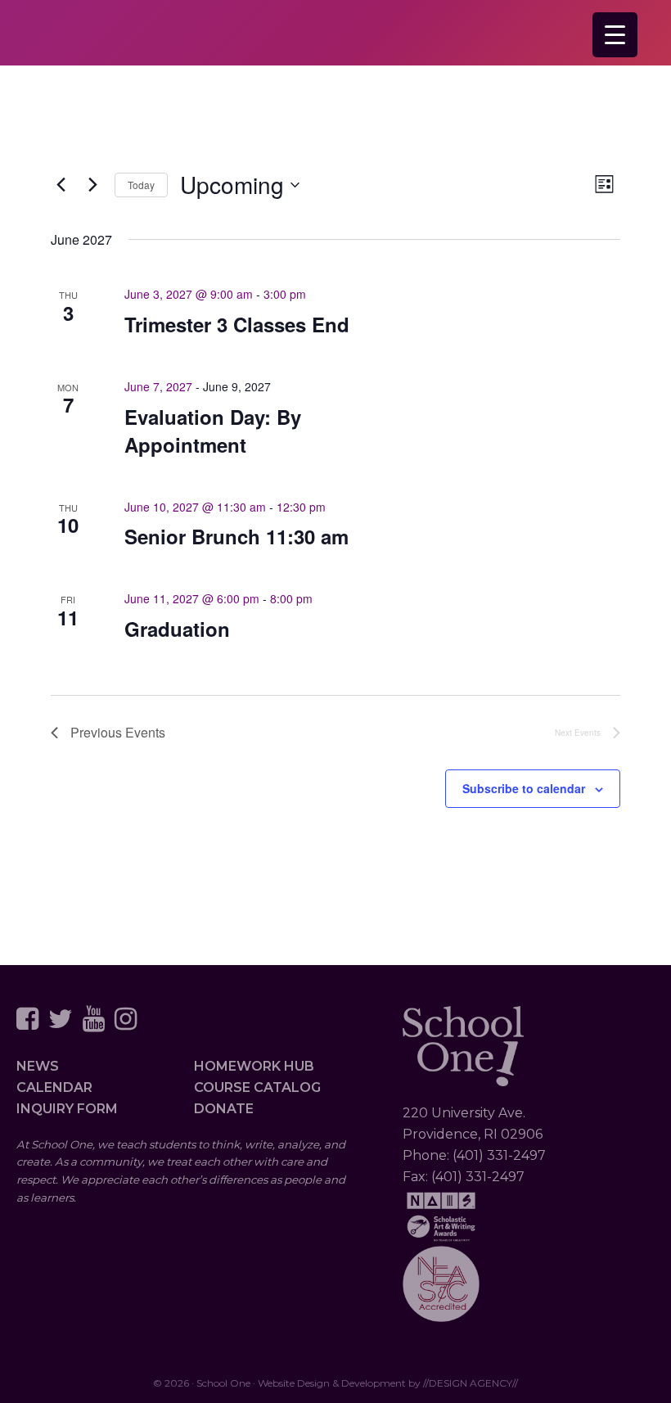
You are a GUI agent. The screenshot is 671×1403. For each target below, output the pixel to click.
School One (335, 37)
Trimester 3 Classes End (236, 324)
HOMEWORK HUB (254, 1066)
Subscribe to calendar (523, 788)
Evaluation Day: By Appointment (212, 430)
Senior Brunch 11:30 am (236, 536)
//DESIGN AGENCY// (470, 1383)
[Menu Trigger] (614, 34)
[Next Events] (92, 185)
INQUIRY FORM (67, 1109)
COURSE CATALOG (257, 1087)
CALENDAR (54, 1087)
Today (141, 185)
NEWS (37, 1066)
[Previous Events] (60, 185)
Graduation (177, 629)
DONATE (224, 1109)
